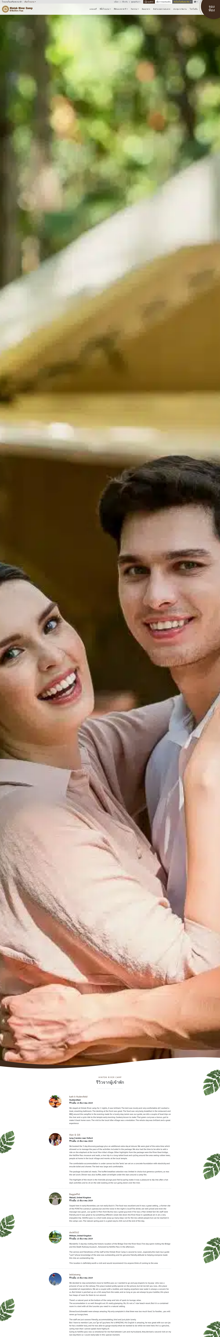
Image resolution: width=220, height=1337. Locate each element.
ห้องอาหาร (146, 9)
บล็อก (116, 2)
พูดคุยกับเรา (135, 2)
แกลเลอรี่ (93, 9)
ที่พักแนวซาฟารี (120, 9)
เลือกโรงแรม (29, 2)
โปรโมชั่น (194, 9)
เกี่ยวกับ (125, 2)
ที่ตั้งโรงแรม (104, 9)
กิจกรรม (134, 9)
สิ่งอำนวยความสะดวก (161, 9)
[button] (182, 2)
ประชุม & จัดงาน (180, 9)
